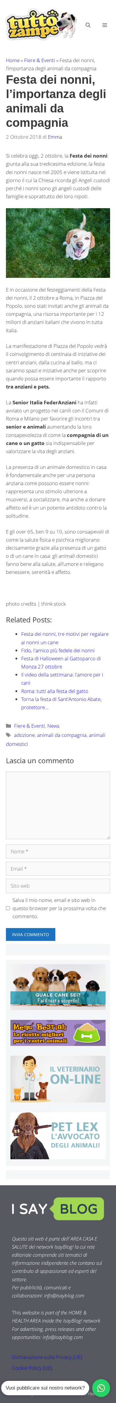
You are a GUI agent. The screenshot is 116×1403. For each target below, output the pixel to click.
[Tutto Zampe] (40, 24)
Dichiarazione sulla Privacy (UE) (47, 1357)
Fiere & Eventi (39, 60)
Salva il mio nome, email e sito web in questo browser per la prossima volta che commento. (59, 908)
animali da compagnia (62, 735)
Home (13, 60)
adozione (24, 735)
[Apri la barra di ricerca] (88, 25)
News (53, 725)
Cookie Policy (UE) (32, 1367)
